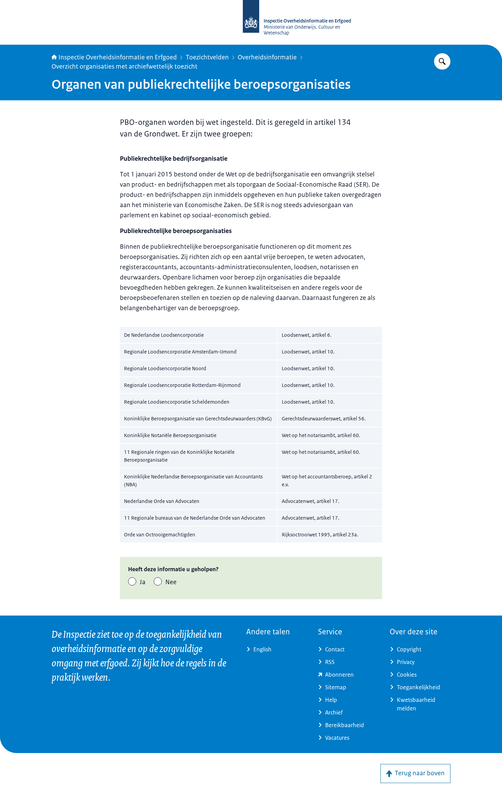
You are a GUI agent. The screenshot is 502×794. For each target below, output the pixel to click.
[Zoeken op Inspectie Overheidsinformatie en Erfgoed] (442, 61)
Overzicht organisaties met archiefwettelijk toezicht (124, 66)
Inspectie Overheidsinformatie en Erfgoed (117, 57)
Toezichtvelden (207, 57)
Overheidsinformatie (267, 57)
